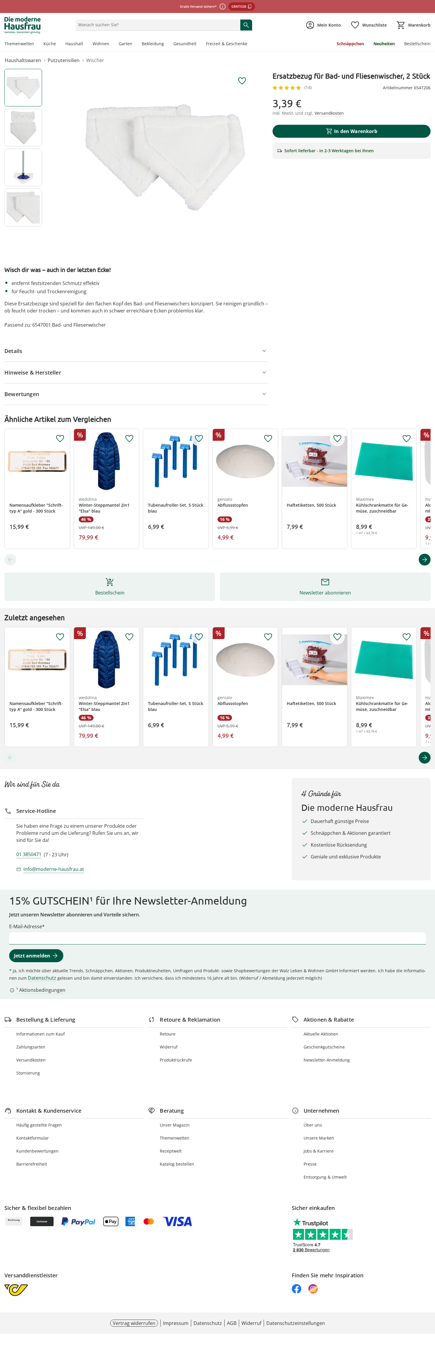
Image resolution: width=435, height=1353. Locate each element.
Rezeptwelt (171, 1151)
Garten (125, 43)
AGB (231, 1323)
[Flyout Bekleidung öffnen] (166, 44)
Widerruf (169, 1047)
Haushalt (74, 43)
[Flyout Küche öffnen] (58, 44)
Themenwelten (19, 43)
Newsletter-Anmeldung (327, 1060)
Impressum (175, 1323)
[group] (165, 157)
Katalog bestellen (177, 1164)
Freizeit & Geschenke (226, 43)
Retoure (167, 1034)
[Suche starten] (246, 25)
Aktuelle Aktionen (321, 1034)
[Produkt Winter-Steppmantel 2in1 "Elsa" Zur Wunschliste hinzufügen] (129, 438)
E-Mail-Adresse (25, 926)
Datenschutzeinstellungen (295, 1323)
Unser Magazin (175, 1125)
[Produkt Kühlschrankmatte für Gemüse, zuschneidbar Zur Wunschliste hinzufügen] (406, 438)
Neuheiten (384, 43)
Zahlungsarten (30, 1047)
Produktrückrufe (176, 1060)
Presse (310, 1164)
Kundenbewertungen (37, 1151)
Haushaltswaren (23, 60)
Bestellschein (417, 43)
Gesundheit (184, 43)
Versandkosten (31, 1060)
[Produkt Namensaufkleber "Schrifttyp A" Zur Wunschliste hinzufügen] (60, 438)
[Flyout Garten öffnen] (134, 44)
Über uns (313, 1125)
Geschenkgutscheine (324, 1047)
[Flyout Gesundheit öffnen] (198, 44)
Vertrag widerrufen (134, 1323)
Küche (50, 43)
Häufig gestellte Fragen (39, 1125)
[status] (156, 25)
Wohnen (101, 43)
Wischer (95, 60)
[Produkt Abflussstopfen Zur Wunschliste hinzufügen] (268, 438)
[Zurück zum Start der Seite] (428, 1310)
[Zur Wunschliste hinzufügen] (242, 81)
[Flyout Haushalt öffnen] (85, 44)
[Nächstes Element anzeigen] (425, 559)
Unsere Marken (319, 1138)
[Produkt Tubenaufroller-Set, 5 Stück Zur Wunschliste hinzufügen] (198, 438)
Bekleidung (153, 43)
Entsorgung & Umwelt (325, 1177)
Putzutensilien (64, 60)
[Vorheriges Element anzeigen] (10, 559)
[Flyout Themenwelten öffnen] (36, 44)
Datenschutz (42, 978)
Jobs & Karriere (319, 1151)
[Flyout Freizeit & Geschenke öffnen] (249, 44)
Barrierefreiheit (31, 1164)
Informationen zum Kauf (40, 1034)
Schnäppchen (350, 43)
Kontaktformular (32, 1138)
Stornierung (28, 1073)
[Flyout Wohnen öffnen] (111, 44)
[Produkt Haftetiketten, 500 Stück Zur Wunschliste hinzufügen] (337, 438)
